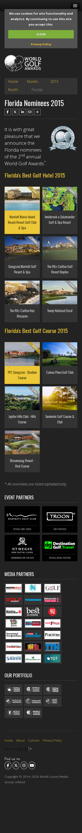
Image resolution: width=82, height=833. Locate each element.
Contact (34, 740)
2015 (54, 81)
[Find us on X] (16, 765)
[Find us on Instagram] (23, 765)
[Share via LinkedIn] (23, 112)
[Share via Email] (30, 112)
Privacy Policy (41, 44)
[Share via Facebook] (8, 112)
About (20, 740)
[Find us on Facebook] (8, 765)
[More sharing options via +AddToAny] (37, 112)
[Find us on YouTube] (31, 765)
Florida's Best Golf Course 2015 (36, 330)
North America (20, 89)
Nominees (35, 81)
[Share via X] (15, 112)
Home (13, 81)
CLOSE (41, 34)
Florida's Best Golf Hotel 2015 (35, 175)
